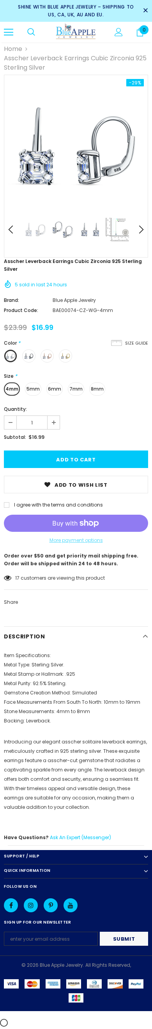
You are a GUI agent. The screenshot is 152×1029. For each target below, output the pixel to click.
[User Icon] (119, 32)
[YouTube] (71, 905)
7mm (76, 389)
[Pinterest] (51, 905)
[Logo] (76, 31)
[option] (76, 146)
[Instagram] (31, 905)
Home (13, 48)
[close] (145, 11)
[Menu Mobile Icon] (8, 32)
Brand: (11, 300)
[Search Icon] (31, 32)
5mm (33, 389)
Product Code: (21, 310)
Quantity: (15, 409)
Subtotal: (15, 437)
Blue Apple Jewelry (74, 300)
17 (17, 578)
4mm (11, 389)
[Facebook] (11, 905)
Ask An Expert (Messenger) (80, 837)
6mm (54, 389)
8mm (97, 389)
